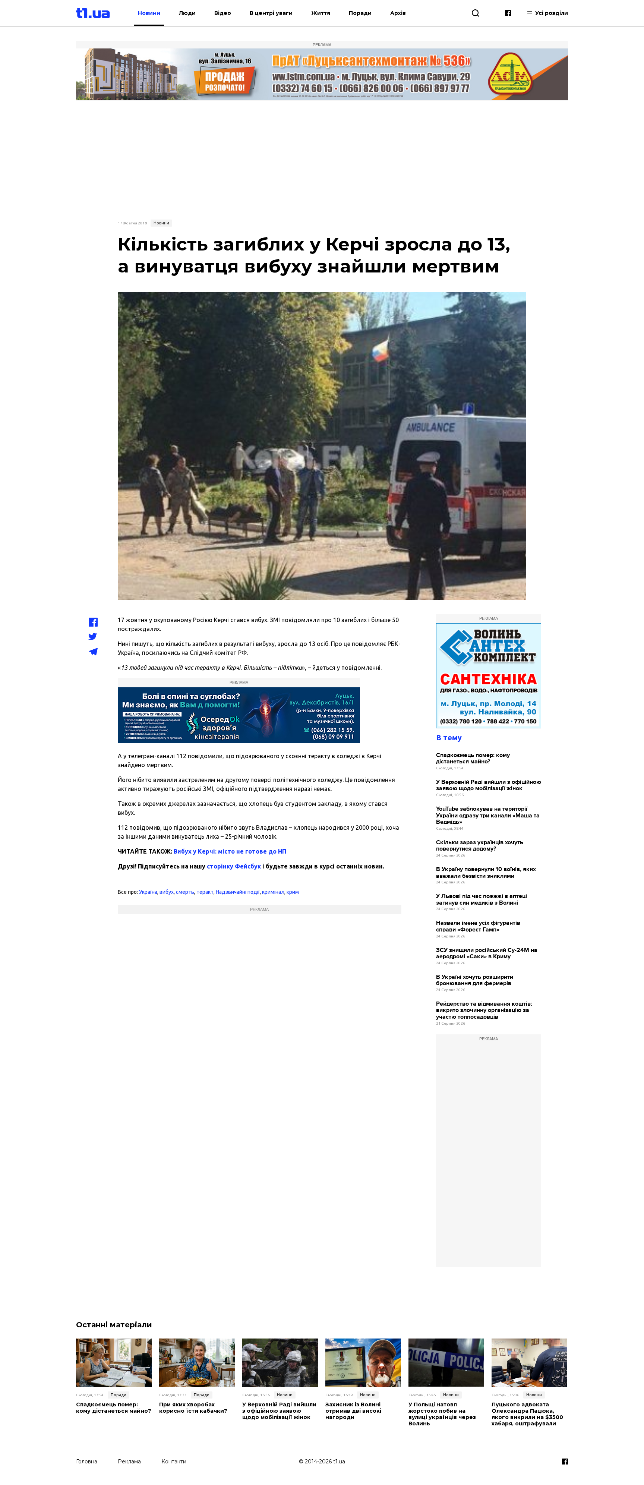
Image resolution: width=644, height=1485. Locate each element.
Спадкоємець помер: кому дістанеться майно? (473, 758)
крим (293, 892)
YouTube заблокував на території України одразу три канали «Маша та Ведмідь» (488, 815)
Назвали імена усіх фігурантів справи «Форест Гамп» (478, 926)
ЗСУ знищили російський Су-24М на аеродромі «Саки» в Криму (486, 953)
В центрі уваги (271, 13)
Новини (149, 13)
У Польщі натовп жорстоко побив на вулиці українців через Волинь (442, 1414)
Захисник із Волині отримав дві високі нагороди (353, 1411)
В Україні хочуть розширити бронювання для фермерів (474, 980)
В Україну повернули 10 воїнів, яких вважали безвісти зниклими (486, 872)
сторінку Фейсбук (234, 866)
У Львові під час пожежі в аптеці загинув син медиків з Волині (481, 899)
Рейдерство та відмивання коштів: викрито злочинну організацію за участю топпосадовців (484, 1010)
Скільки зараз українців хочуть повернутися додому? (479, 845)
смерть (185, 892)
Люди (187, 13)
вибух (167, 892)
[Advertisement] (322, 159)
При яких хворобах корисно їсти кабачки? (193, 1408)
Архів (398, 13)
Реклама (129, 1461)
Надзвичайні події (238, 892)
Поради (360, 13)
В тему (449, 737)
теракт (205, 892)
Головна (86, 1461)
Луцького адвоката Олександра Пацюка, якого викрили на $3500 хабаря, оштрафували (527, 1414)
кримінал (273, 892)
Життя (320, 13)
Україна (148, 892)
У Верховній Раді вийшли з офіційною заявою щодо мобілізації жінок (488, 785)
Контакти (173, 1461)
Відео (222, 13)
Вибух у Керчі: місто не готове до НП (230, 851)
